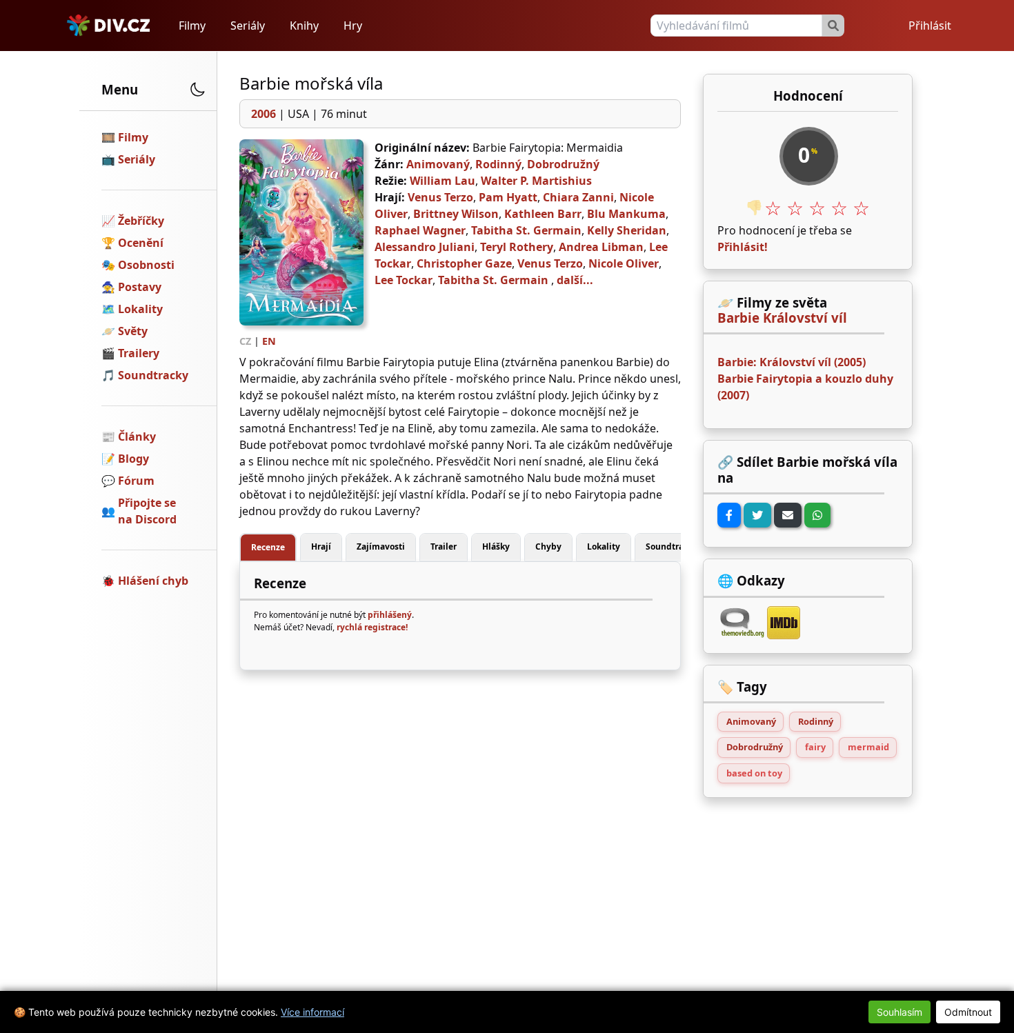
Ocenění (140, 242)
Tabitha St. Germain (526, 230)
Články (137, 436)
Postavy (139, 286)
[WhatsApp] (817, 515)
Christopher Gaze (464, 263)
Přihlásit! (742, 246)
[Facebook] (729, 515)
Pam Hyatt (508, 197)
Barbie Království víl (782, 317)
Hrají (321, 546)
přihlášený (390, 615)
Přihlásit (929, 25)
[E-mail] (788, 515)
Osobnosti (146, 264)
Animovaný (438, 164)
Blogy (133, 458)
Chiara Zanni (578, 197)
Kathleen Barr (542, 213)
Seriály (247, 25)
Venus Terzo (440, 197)
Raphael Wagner (420, 230)
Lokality (140, 309)
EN (269, 341)
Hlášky (496, 546)
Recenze (268, 547)
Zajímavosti (381, 546)
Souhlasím (899, 1012)
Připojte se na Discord (147, 511)
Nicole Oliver (623, 263)
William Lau (442, 180)
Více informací (312, 1012)
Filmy (192, 25)
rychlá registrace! (372, 627)
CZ (245, 341)
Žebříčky (141, 220)
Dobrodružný (563, 164)
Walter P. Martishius (536, 180)
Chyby (548, 546)
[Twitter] (757, 515)
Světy (133, 331)
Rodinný (498, 164)
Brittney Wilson (456, 213)
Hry (353, 25)
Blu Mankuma (626, 213)
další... (575, 280)
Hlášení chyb (153, 580)
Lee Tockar (404, 280)
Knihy (304, 25)
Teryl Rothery (516, 246)
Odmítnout (968, 1012)
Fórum (136, 480)
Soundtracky (153, 375)
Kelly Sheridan (626, 230)
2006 (263, 113)
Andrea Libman (601, 246)
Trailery (138, 353)
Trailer (443, 546)
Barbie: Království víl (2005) (791, 362)
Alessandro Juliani (425, 246)
